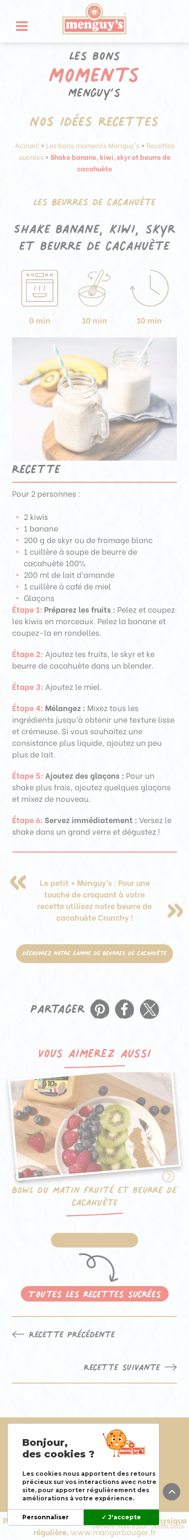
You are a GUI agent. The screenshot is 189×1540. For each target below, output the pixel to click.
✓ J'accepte (121, 1517)
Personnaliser (45, 1517)
